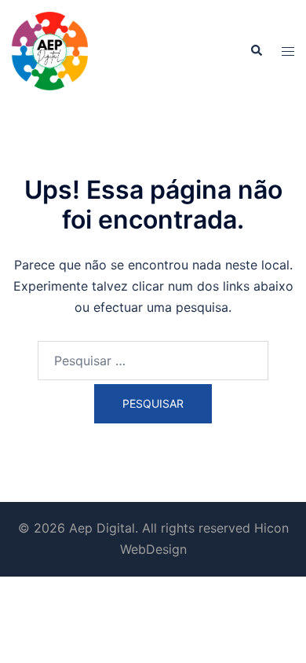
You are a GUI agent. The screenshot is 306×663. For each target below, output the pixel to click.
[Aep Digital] (50, 49)
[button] (256, 51)
